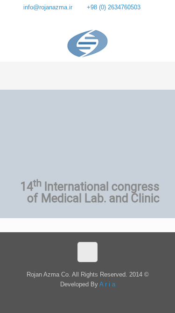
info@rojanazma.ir (47, 7)
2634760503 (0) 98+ (114, 7)
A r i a (107, 284)
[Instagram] (81, 19)
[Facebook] (94, 19)
